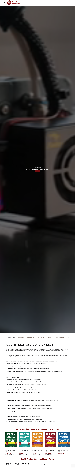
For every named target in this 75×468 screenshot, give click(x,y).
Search (66, 2)
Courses (39, 167)
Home (35, 167)
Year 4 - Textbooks (49, 448)
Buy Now (37, 171)
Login (70, 2)
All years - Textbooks (62, 448)
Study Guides (24, 2)
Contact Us (59, 2)
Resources (51, 2)
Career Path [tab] (49, 337)
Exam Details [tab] (21, 337)
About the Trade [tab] (11, 337)
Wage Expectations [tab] (60, 337)
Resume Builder (43, 2)
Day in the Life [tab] (41, 337)
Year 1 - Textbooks (9, 448)
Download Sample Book (10, 454)
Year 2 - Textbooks (23, 448)
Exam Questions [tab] (30, 337)
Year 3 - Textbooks (36, 448)
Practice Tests (34, 2)
